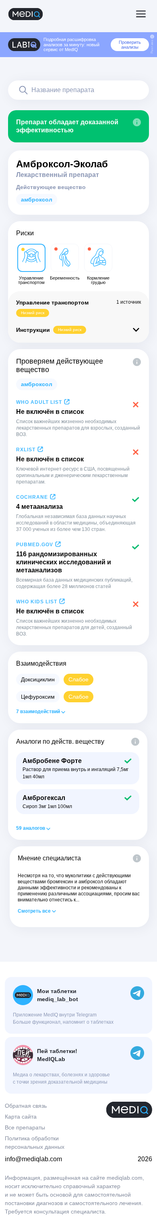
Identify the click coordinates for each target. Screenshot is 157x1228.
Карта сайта (21, 1116)
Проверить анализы (130, 44)
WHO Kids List (36, 602)
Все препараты (25, 1127)
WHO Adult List (39, 402)
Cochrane (32, 497)
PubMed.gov (34, 544)
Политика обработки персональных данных (34, 1142)
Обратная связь (26, 1106)
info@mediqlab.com (33, 1159)
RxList (25, 450)
